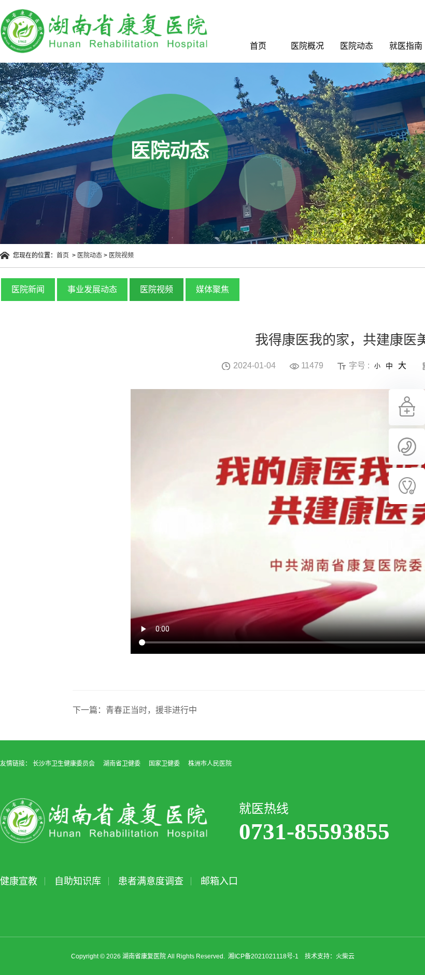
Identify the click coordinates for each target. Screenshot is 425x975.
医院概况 (307, 45)
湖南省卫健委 (121, 763)
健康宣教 (18, 881)
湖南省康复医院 (104, 31)
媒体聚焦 (212, 289)
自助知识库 (77, 881)
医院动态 (356, 45)
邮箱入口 (219, 881)
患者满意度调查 (150, 881)
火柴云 (345, 956)
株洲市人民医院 (210, 763)
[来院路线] (407, 462)
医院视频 (121, 255)
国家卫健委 (164, 763)
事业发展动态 (92, 289)
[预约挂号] (407, 423)
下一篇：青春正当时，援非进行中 (135, 710)
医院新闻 (28, 289)
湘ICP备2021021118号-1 (263, 956)
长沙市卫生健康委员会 (64, 763)
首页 (258, 45)
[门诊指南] (407, 502)
